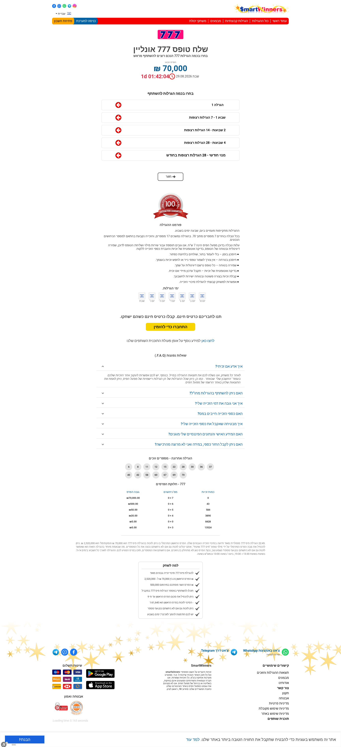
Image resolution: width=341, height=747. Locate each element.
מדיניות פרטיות (279, 703)
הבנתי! (24, 739)
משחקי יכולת (197, 21)
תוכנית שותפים (278, 719)
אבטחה (284, 698)
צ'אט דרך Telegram (215, 650)
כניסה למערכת (86, 21)
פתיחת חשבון (63, 21)
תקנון (285, 693)
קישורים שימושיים (276, 665)
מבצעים (215, 21)
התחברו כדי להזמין (170, 326)
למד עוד (193, 739)
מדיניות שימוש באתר (275, 713)
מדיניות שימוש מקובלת (274, 708)
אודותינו (284, 683)
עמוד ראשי (280, 21)
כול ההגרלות (260, 21)
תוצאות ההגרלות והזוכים (273, 673)
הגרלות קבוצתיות (236, 21)
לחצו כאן (208, 341)
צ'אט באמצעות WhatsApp (261, 650)
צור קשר (283, 688)
